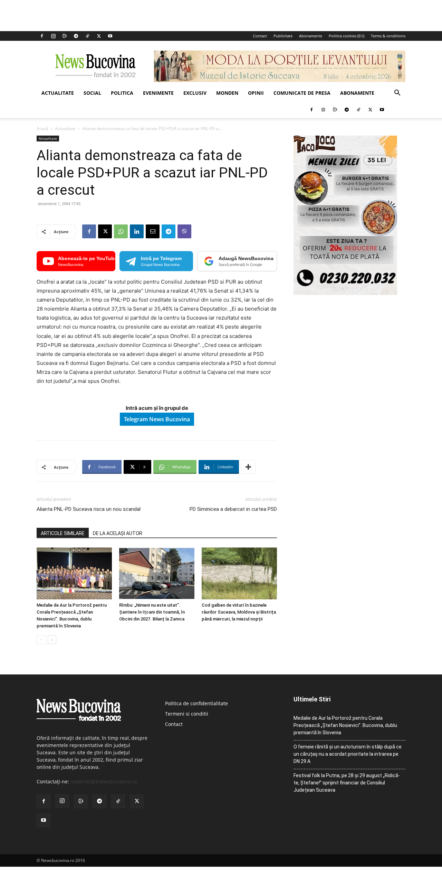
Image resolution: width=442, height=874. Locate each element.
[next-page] (52, 639)
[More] (248, 467)
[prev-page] (41, 639)
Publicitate (282, 35)
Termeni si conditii (186, 713)
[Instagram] (53, 36)
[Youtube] (110, 36)
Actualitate (57, 93)
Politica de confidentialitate (196, 703)
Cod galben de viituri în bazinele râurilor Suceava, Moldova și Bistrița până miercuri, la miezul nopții (239, 612)
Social (92, 93)
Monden (227, 93)
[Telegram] (76, 36)
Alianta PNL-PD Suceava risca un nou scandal (89, 509)
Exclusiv (194, 93)
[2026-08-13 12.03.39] (345, 293)
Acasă (42, 128)
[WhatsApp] (121, 231)
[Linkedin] (137, 231)
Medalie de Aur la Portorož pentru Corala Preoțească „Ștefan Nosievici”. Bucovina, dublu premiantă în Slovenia (345, 725)
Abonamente (310, 35)
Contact (260, 35)
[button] (397, 93)
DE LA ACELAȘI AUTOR (117, 533)
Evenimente (158, 93)
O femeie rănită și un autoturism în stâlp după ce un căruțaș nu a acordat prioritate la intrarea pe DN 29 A (348, 754)
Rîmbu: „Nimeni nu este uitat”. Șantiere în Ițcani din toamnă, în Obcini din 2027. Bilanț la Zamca (152, 612)
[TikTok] (87, 36)
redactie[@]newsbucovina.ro (103, 781)
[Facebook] (42, 36)
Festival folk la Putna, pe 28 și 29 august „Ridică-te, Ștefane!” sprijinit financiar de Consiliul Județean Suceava (347, 783)
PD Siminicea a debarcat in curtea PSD (233, 509)
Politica (122, 93)
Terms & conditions (388, 35)
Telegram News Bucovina (157, 419)
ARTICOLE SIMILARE (63, 533)
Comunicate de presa (301, 93)
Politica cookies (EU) (346, 35)
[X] (99, 36)
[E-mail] (153, 231)
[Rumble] (64, 36)
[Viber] (184, 231)
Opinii (256, 93)
